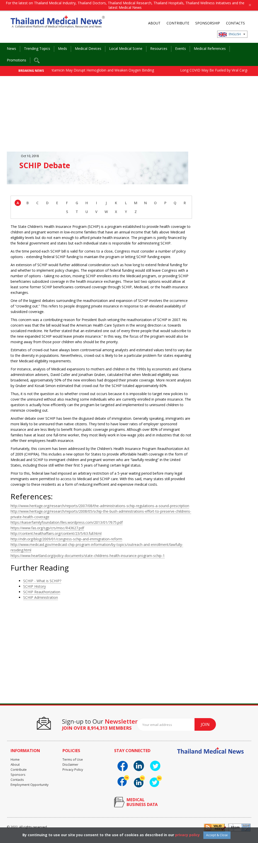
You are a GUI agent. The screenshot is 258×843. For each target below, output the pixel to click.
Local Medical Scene (125, 48)
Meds (62, 48)
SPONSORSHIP (207, 23)
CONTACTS (235, 23)
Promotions (16, 60)
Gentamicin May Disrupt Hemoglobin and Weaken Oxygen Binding (89, 70)
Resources (158, 48)
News (11, 48)
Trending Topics (37, 48)
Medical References (210, 48)
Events (180, 48)
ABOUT (154, 23)
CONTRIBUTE (178, 23)
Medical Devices (88, 48)
